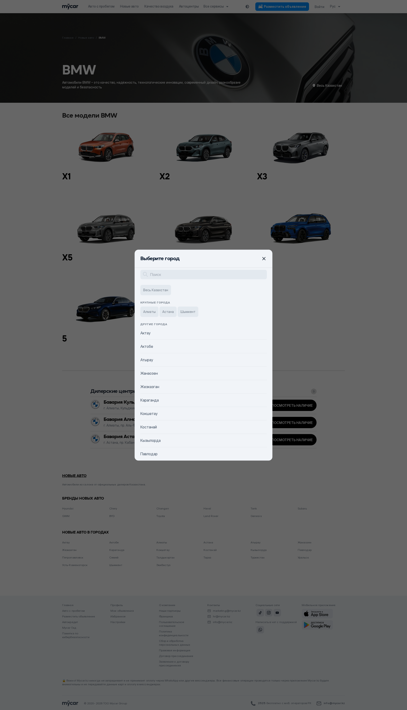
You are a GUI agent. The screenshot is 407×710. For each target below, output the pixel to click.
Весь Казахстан (155, 290)
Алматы (149, 311)
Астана (168, 311)
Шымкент (187, 311)
